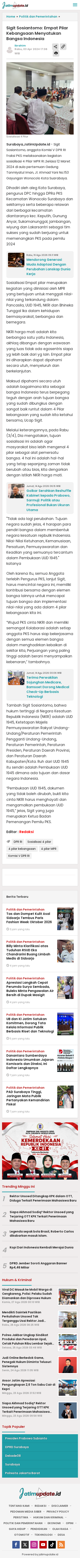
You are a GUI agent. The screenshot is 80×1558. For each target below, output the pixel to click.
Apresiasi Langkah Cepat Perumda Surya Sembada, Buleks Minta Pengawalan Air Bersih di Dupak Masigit (30, 988)
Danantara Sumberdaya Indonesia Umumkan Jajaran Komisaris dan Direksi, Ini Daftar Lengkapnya (30, 1061)
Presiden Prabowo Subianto (26, 1438)
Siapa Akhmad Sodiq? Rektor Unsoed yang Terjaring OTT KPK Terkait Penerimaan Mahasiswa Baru (42, 1216)
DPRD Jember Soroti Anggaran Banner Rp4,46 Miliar (38, 1265)
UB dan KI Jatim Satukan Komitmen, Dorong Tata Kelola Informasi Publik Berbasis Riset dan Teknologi (30, 1025)
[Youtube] (43, 1544)
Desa (61, 1535)
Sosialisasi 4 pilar (39, 842)
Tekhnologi (43, 1535)
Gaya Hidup (17, 1529)
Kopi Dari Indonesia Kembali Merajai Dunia (41, 1247)
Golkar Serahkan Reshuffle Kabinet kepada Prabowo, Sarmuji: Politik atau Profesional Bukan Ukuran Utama (48, 500)
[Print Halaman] (56, 53)
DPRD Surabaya (17, 1447)
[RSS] (61, 1544)
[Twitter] (25, 1544)
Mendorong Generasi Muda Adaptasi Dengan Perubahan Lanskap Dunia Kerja (48, 266)
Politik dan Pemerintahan (25, 909)
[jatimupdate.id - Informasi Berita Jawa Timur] (15, 5)
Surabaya (12, 1464)
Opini (69, 1523)
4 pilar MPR (48, 849)
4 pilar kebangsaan (22, 849)
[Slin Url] (63, 46)
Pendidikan (39, 1529)
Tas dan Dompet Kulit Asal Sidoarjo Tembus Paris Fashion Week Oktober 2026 (29, 918)
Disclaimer (59, 1506)
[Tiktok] (52, 1544)
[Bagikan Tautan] (55, 46)
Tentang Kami (19, 1506)
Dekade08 (13, 1456)
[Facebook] (16, 1544)
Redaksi (40, 1506)
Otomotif (21, 1535)
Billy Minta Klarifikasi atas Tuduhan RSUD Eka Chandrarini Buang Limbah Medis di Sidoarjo (28, 952)
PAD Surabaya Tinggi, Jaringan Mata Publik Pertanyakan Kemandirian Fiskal (28, 1098)
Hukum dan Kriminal (48, 1517)
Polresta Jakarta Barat (22, 1473)
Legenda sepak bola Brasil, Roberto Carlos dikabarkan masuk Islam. (42, 1233)
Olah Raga (60, 1529)
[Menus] (75, 5)
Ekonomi (54, 1523)
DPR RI (18, 842)
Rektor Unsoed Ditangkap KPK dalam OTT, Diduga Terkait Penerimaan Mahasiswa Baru (43, 1198)
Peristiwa (20, 1517)
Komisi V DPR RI (19, 856)
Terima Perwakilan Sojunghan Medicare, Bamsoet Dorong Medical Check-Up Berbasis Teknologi (47, 687)
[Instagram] (34, 1544)
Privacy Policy (58, 1512)
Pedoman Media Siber (25, 1512)
